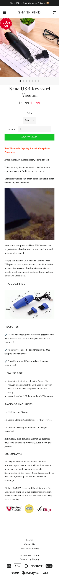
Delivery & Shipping (29, 548)
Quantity (12, 129)
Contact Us (29, 544)
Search (29, 540)
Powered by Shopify (29, 559)
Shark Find (29, 12)
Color (29, 113)
